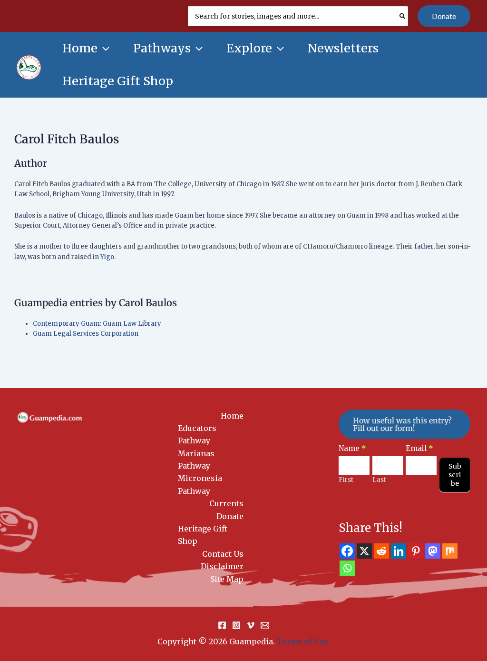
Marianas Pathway (196, 460)
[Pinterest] (415, 551)
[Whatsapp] (347, 568)
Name (352, 448)
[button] (444, 16)
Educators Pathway (197, 434)
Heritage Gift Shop (202, 535)
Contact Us (223, 554)
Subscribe (454, 475)
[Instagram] (236, 625)
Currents (226, 503)
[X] (364, 551)
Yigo (107, 257)
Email (419, 448)
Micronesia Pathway (200, 484)
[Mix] (450, 551)
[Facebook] (347, 551)
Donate (230, 516)
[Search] (403, 16)
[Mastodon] (432, 551)
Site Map (227, 579)
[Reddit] (381, 551)
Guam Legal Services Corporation (85, 334)
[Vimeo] (250, 625)
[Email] (265, 625)
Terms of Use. (303, 641)
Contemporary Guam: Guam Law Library (97, 324)
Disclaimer (222, 566)
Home (232, 416)
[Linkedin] (398, 551)
